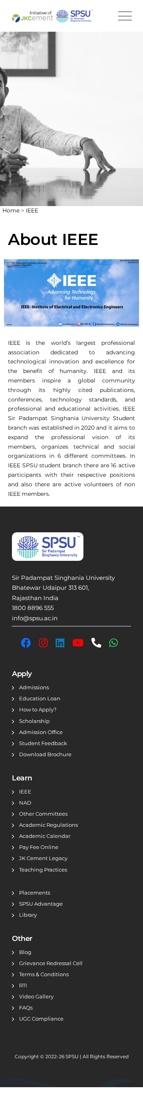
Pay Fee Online (38, 847)
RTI (23, 985)
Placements (34, 892)
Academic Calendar (44, 836)
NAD (25, 802)
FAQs (26, 1007)
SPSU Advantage (41, 904)
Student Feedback (43, 743)
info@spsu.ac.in (35, 618)
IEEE (32, 210)
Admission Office (41, 732)
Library (28, 915)
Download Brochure (45, 754)
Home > (14, 210)
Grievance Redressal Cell (51, 963)
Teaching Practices (43, 869)
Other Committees (43, 814)
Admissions (34, 687)
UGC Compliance (41, 1018)
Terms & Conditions (44, 974)
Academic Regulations (48, 825)
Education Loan (39, 698)
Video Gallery (36, 996)
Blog (25, 952)
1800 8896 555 (33, 608)
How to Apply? (37, 709)
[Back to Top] (126, 1094)
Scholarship (34, 721)
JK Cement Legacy (43, 858)
